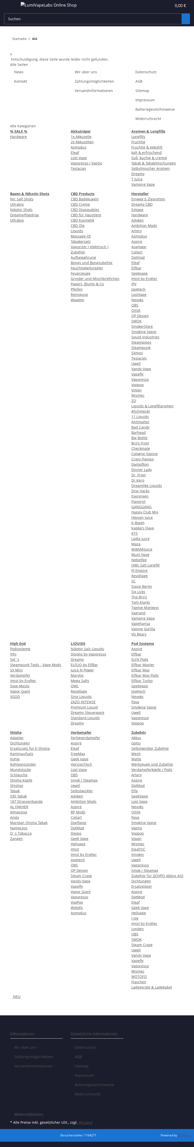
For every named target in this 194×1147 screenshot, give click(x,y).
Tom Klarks (140, 602)
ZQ (133, 400)
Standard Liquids (85, 717)
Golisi (136, 743)
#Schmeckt (140, 411)
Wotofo (77, 907)
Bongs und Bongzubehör (92, 262)
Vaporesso (140, 379)
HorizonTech (81, 764)
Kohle (15, 759)
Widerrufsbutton (28, 1114)
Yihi (13, 654)
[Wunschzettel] (166, 6)
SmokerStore (142, 326)
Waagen (77, 299)
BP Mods (78, 812)
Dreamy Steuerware (87, 712)
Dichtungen (20, 743)
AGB (138, 81)
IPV (133, 284)
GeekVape (139, 686)
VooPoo (77, 902)
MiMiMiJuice (141, 549)
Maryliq (77, 675)
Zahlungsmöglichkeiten (94, 81)
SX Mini (16, 670)
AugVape (138, 246)
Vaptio (136, 828)
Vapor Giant (20, 691)
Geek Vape (79, 759)
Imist (75, 849)
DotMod (77, 828)
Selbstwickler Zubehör (150, 748)
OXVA (135, 310)
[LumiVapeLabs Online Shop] (49, 5)
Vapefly (137, 374)
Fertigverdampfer (85, 737)
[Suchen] (186, 18)
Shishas (16, 785)
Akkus (136, 737)
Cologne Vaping (144, 453)
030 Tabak (18, 796)
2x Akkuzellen (82, 141)
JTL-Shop (184, 1135)
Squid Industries (145, 337)
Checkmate (140, 448)
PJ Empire (139, 570)
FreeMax (78, 753)
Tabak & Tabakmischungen (153, 163)
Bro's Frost (140, 443)
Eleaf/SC (138, 849)
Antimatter (140, 421)
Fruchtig (138, 141)
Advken (137, 220)
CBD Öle (78, 225)
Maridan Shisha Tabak (28, 822)
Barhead (138, 432)
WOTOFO (139, 976)
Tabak (15, 790)
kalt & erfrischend (146, 152)
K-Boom (137, 522)
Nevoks (137, 299)
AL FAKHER (19, 806)
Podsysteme (20, 648)
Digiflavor (79, 822)
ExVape (137, 209)
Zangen (16, 838)
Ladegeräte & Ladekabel (151, 987)
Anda (14, 817)
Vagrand (138, 613)
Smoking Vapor (144, 331)
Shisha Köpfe (21, 780)
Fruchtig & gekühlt (146, 147)
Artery (136, 230)
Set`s (14, 659)
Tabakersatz (81, 241)
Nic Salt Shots (21, 199)
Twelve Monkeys (145, 607)
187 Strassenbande (26, 801)
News (18, 71)
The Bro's (139, 597)
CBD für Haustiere (86, 215)
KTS (134, 533)
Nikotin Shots (21, 209)
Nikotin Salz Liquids (87, 648)
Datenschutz (146, 71)
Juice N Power (82, 670)
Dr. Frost (138, 475)
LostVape (139, 294)
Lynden (137, 928)
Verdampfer (20, 675)
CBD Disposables (85, 209)
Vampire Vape (143, 184)
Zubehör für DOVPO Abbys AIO (157, 875)
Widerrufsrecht (148, 118)
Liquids (77, 230)
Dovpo (76, 833)
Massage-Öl (81, 236)
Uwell (136, 363)
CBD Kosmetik (82, 220)
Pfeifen (77, 289)
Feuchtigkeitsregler (87, 268)
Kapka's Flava (142, 528)
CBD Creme (80, 204)
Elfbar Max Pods (145, 675)
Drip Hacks (140, 490)
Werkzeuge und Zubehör (152, 764)
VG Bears (139, 634)
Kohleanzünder (23, 764)
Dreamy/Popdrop (24, 215)
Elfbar (136, 268)
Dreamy (137, 173)
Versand (85, 1122)
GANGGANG (141, 506)
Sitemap (142, 90)
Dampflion (140, 464)
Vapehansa (140, 623)
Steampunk (141, 347)
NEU (16, 996)
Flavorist (138, 501)
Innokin (137, 854)
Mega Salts (80, 680)
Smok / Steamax (84, 780)
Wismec (137, 395)
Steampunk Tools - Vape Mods (35, 664)
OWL (75, 686)
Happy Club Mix (144, 512)
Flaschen (138, 981)
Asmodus (78, 147)
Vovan (136, 838)
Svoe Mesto (19, 686)
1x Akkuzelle (81, 136)
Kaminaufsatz (21, 753)
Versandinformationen (94, 90)
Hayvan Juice (142, 517)
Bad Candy (140, 427)
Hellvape (78, 843)
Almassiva (18, 812)
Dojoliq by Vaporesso (88, 654)
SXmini (137, 352)
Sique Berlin (141, 586)
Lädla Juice (140, 538)
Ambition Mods (144, 225)
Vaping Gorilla (143, 628)
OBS (134, 305)
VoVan (136, 390)
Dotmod (138, 257)
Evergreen (140, 496)
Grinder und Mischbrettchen (95, 278)
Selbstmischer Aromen (150, 168)
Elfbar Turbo (142, 680)
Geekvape (139, 273)
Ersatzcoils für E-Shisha (30, 748)
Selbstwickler (82, 790)
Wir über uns (86, 71)
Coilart (136, 252)
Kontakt (20, 81)
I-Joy (134, 918)
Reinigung (79, 294)
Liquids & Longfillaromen (152, 406)
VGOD (15, 696)
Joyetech (138, 289)
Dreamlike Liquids (146, 485)
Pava (135, 701)
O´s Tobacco (21, 833)
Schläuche (19, 775)
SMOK (136, 321)
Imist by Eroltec (144, 278)
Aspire (136, 241)
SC (133, 581)
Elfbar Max (140, 670)
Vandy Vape (141, 368)
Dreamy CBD (142, 204)
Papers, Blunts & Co (87, 284)
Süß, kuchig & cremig (149, 157)
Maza (135, 544)
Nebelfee (139, 559)
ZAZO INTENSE (83, 701)
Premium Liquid (84, 707)
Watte (136, 759)
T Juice (136, 179)
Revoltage (139, 575)
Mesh (136, 753)
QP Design (140, 315)
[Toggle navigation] (10, 6)
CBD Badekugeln (85, 199)
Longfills (138, 136)
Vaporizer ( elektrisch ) (89, 246)
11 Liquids (140, 416)
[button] (158, 6)
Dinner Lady (141, 469)
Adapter (17, 737)
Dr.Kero (137, 480)
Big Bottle (139, 437)
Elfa (134, 790)
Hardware (18, 136)
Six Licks (138, 591)
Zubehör (78, 252)
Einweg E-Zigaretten (148, 199)
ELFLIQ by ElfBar (84, 664)
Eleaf (75, 152)
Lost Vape (79, 157)
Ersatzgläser (141, 886)
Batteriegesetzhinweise (155, 109)
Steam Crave (81, 875)
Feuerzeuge (80, 273)
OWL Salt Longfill (145, 565)
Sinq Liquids (81, 696)
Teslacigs (78, 168)
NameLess (19, 828)
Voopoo (137, 384)
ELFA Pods (139, 659)
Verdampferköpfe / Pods (151, 769)
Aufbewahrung (83, 257)
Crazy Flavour (142, 459)
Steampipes (141, 342)
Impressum (145, 100)
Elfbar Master (142, 664)
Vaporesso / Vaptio (86, 163)
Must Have (140, 554)
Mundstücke (20, 769)
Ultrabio (17, 204)
